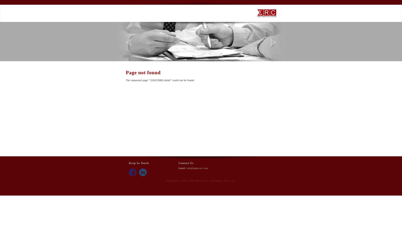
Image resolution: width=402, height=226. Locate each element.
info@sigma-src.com (197, 168)
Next (273, 42)
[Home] (266, 13)
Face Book (132, 172)
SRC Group (202, 181)
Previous (129, 42)
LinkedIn (143, 172)
